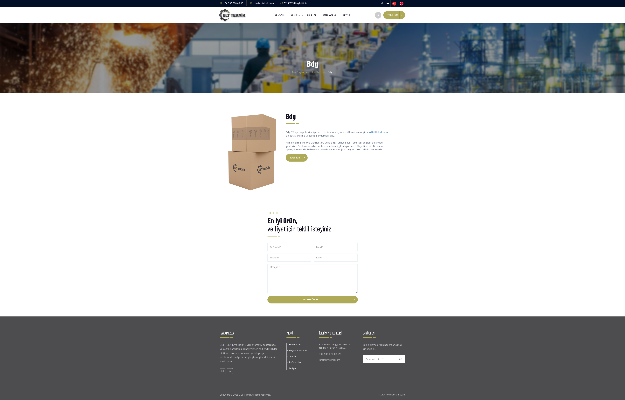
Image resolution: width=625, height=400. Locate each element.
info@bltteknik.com (263, 3)
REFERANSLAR (329, 15)
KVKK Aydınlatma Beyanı (392, 394)
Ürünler (315, 72)
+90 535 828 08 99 (233, 3)
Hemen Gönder (310, 299)
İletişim (293, 368)
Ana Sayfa (298, 72)
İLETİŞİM (346, 15)
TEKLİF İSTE (392, 15)
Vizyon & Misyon (298, 350)
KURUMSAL (296, 15)
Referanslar (295, 362)
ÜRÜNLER (311, 15)
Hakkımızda (295, 344)
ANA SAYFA (280, 15)
